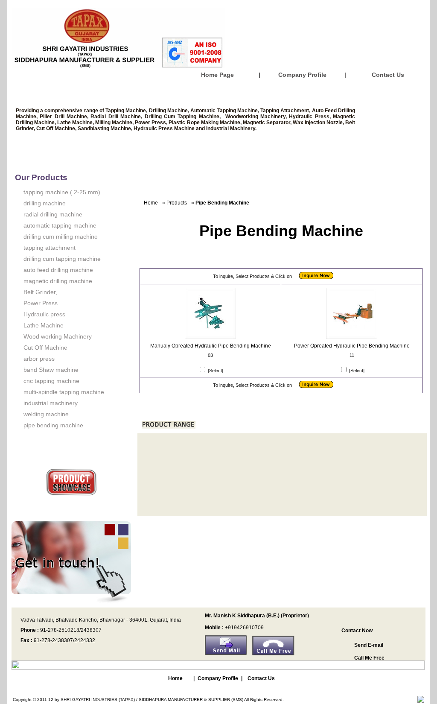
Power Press (40, 303)
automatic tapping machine (59, 225)
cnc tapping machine (51, 380)
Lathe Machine (43, 325)
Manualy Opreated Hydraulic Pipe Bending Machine (210, 346)
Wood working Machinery (57, 336)
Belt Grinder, (40, 292)
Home (151, 203)
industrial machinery (50, 403)
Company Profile (302, 74)
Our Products (41, 177)
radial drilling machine (52, 214)
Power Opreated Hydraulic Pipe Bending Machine (352, 346)
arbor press (39, 358)
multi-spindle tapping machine (63, 392)
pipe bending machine (53, 425)
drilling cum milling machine (60, 236)
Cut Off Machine (45, 347)
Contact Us (388, 74)
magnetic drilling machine (57, 281)
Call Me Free (369, 658)
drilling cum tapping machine (62, 258)
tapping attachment (49, 247)
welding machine (46, 414)
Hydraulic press (44, 314)
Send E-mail (368, 645)
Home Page (217, 74)
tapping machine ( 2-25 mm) (61, 192)
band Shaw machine (51, 369)
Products (176, 203)
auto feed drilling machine (58, 269)
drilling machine (44, 203)
